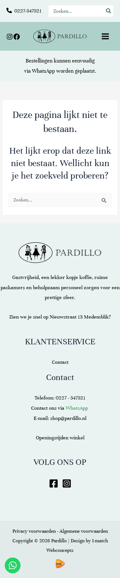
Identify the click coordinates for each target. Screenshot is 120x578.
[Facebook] (16, 36)
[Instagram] (9, 36)
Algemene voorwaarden (84, 531)
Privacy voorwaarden (34, 531)
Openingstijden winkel (60, 438)
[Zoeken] (109, 11)
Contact (60, 362)
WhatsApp (43, 71)
